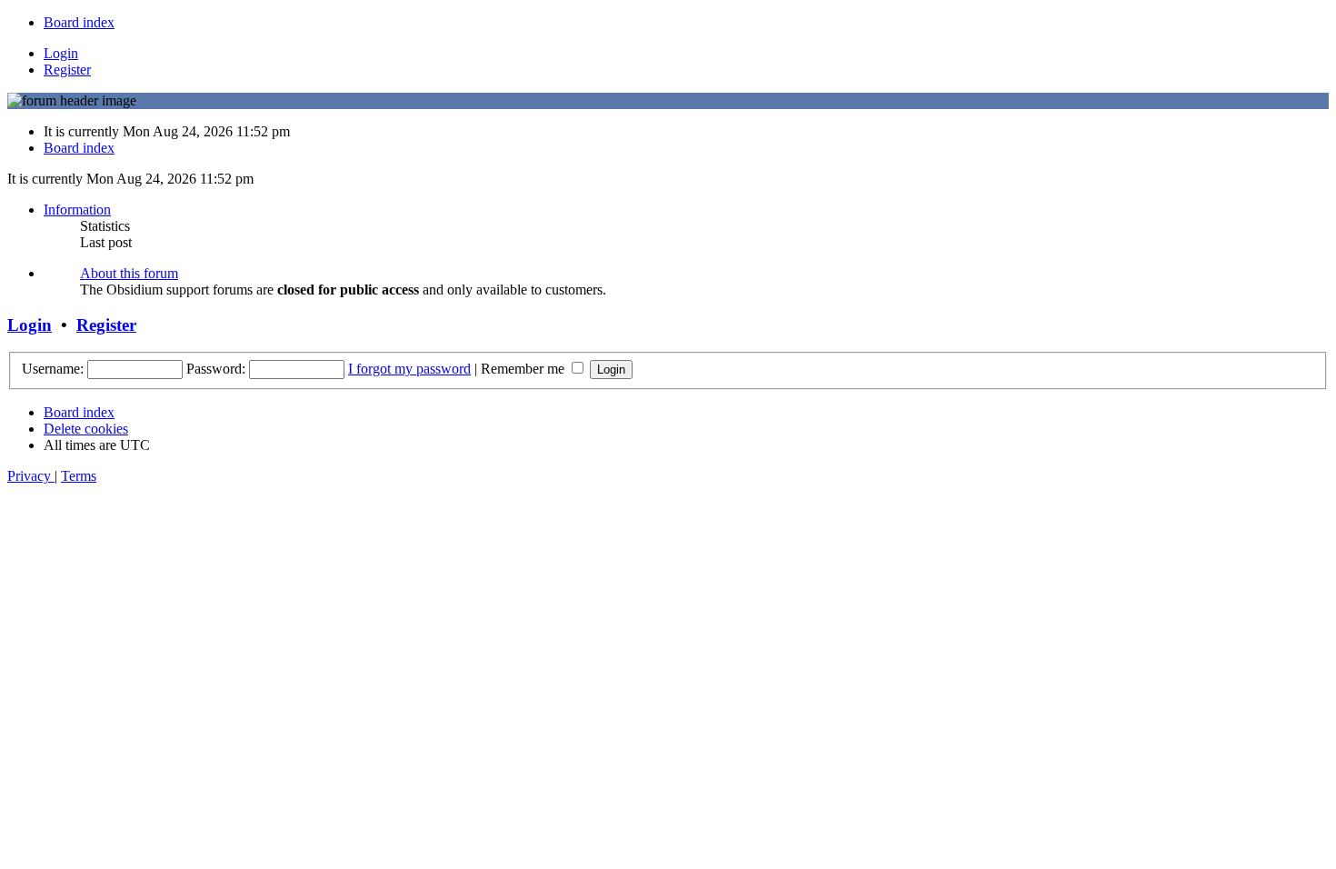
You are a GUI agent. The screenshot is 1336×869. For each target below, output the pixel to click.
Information (77, 209)
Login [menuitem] (61, 53)
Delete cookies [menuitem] (86, 428)
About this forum (129, 273)
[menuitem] (79, 22)
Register (106, 325)
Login (29, 325)
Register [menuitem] (67, 69)
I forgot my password (409, 368)
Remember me (524, 368)
